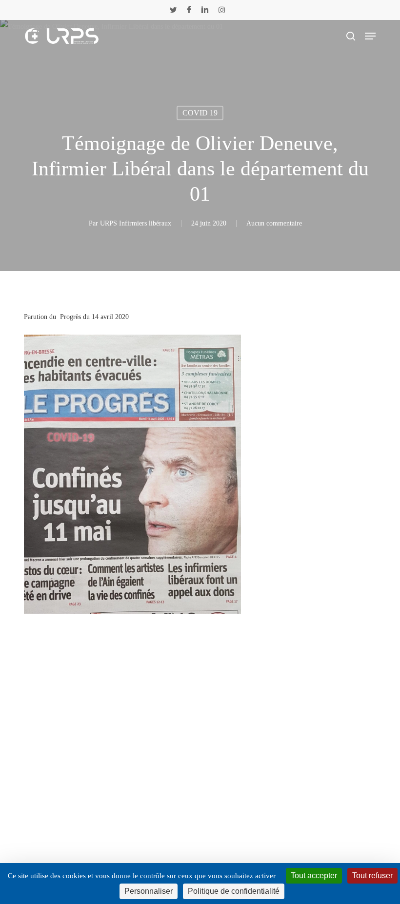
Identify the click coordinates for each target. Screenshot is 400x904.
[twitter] (173, 9)
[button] (370, 36)
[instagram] (222, 9)
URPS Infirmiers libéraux (135, 223)
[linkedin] (205, 9)
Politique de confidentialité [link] (234, 891)
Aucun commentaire (274, 223)
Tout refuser (372, 875)
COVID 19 (200, 113)
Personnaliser (148, 891)
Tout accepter (314, 875)
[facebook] (189, 9)
